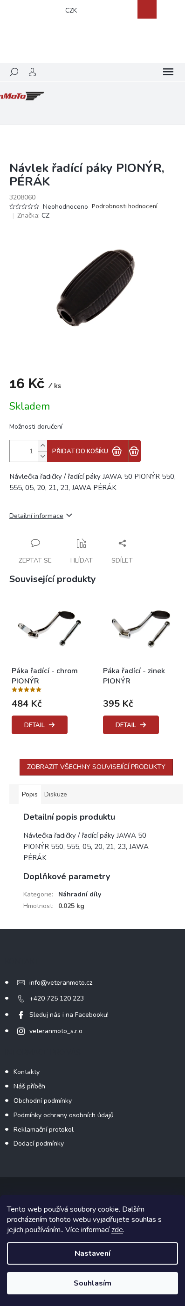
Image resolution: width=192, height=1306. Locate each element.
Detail (34, 725)
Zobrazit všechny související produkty (96, 766)
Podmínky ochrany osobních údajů (64, 1115)
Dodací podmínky (39, 1143)
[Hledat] (14, 72)
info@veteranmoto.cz (60, 982)
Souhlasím (92, 1283)
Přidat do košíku (80, 451)
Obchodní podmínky (43, 1100)
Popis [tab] (30, 794)
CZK (71, 10)
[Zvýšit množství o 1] (42, 445)
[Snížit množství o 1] (42, 456)
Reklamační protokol (44, 1129)
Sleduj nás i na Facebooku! (69, 1014)
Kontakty (27, 1071)
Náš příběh (29, 1086)
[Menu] (168, 72)
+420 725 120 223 (56, 998)
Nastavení (92, 1253)
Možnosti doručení (35, 426)
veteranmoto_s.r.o (55, 1031)
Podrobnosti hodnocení (125, 206)
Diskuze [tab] (55, 794)
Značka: (33, 215)
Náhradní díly (79, 894)
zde (117, 1230)
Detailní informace (36, 515)
